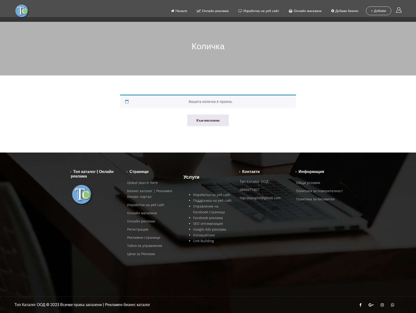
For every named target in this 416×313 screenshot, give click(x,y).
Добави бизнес (347, 10)
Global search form (142, 182)
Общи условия (308, 182)
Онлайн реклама (215, 10)
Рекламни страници (143, 237)
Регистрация (137, 229)
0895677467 (249, 189)
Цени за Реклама (141, 254)
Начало (181, 10)
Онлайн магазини (308, 10)
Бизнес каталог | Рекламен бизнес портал (149, 194)
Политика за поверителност (319, 191)
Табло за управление (144, 245)
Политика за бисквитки (315, 199)
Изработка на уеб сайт (261, 10)
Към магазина (208, 120)
